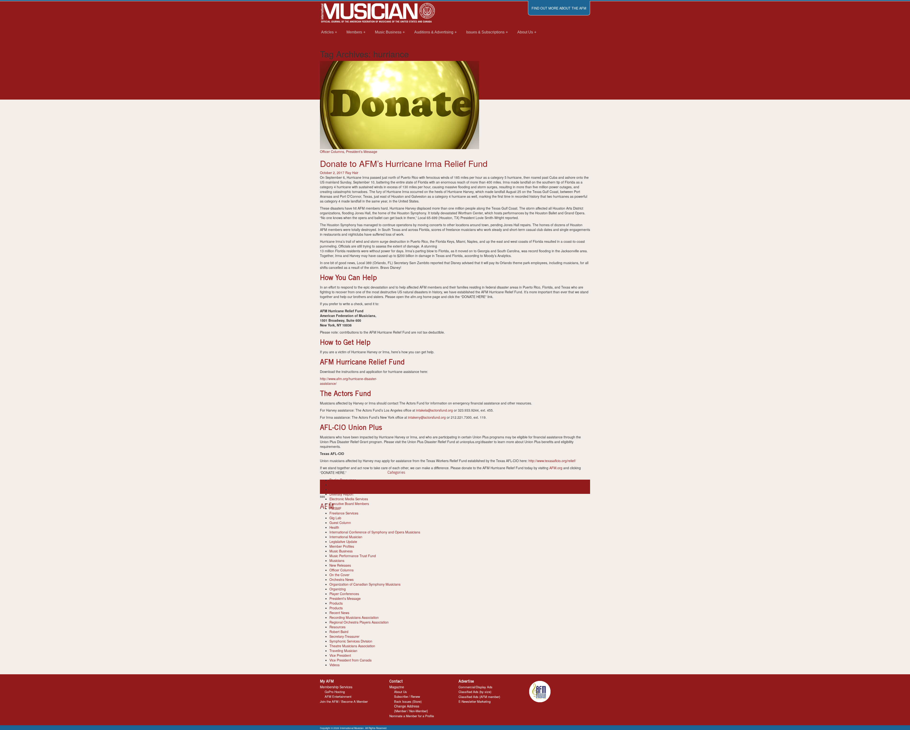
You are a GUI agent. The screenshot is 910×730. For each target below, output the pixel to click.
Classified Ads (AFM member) (479, 696)
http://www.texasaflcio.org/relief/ (552, 460)
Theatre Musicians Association (352, 645)
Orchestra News (341, 579)
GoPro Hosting (335, 691)
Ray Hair (351, 172)
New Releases (340, 565)
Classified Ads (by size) (475, 691)
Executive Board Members (349, 503)
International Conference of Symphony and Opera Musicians (374, 532)
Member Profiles (341, 546)
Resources (337, 626)
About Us (400, 691)
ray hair (482, 486)
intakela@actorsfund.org (434, 410)
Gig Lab (335, 517)
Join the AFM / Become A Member (344, 701)
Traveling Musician (343, 650)
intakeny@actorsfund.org (427, 417)
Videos (334, 664)
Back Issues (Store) (408, 701)
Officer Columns (332, 151)
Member (400, 711)
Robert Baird (338, 631)
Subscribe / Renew (407, 696)
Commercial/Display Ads (475, 687)
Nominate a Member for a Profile (411, 716)
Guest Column (340, 522)
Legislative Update (343, 541)
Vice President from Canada (350, 660)
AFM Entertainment (338, 696)
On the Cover (339, 574)
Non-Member (418, 711)
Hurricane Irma (382, 486)
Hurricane (363, 486)
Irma (397, 486)
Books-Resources (342, 479)
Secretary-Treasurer (344, 636)
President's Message (361, 151)
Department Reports (344, 489)
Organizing (337, 589)
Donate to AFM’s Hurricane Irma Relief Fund (403, 163)
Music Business (341, 551)
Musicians (336, 560)
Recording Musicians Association (354, 617)
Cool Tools (337, 484)
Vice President (340, 655)
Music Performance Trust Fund (352, 555)
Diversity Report (341, 494)
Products (336, 603)
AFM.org (555, 467)
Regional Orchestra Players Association (359, 622)
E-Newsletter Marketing (475, 701)
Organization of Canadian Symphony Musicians (364, 584)
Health (334, 527)
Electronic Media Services (348, 498)
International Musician (345, 536)
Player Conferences (344, 593)
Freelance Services (343, 513)
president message (436, 486)
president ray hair (463, 486)
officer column (411, 486)
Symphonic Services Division (350, 641)
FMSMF (335, 508)
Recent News (339, 612)
